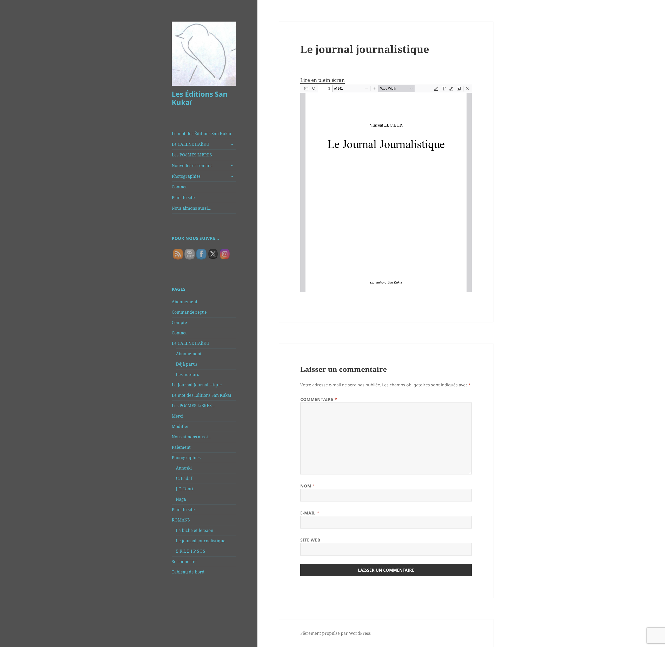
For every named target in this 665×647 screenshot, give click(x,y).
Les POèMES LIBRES (192, 155)
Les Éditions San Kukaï (200, 98)
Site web (310, 540)
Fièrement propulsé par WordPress (335, 633)
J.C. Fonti (184, 489)
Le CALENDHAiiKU (190, 144)
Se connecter (184, 561)
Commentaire (318, 399)
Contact (179, 187)
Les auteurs (187, 374)
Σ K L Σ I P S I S (190, 551)
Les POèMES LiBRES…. (194, 405)
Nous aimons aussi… (191, 208)
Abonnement (184, 302)
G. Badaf (184, 478)
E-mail (309, 513)
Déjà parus (186, 364)
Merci (177, 416)
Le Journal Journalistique (197, 385)
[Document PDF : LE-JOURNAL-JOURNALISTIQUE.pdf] (386, 188)
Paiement (181, 447)
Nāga (181, 499)
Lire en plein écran (322, 80)
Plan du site (183, 197)
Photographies (186, 176)
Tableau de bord (188, 572)
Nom (307, 486)
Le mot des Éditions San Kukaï (201, 133)
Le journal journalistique (200, 541)
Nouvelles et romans (192, 165)
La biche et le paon (194, 530)
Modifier (180, 426)
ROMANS (181, 520)
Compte (179, 322)
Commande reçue (189, 312)
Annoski (184, 468)
